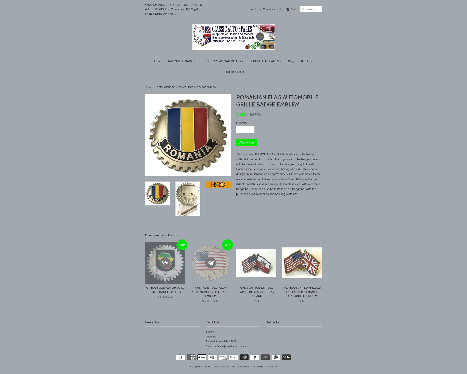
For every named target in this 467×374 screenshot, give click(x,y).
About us (306, 61)
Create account (272, 9)
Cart (293, 9)
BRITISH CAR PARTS (265, 61)
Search (210, 331)
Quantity (241, 123)
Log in (253, 9)
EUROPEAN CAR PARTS (224, 61)
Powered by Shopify (265, 366)
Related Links (235, 72)
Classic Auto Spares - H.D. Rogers (232, 366)
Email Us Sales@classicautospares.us (228, 346)
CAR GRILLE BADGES (182, 61)
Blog (291, 61)
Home (157, 61)
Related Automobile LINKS (221, 341)
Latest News (153, 322)
